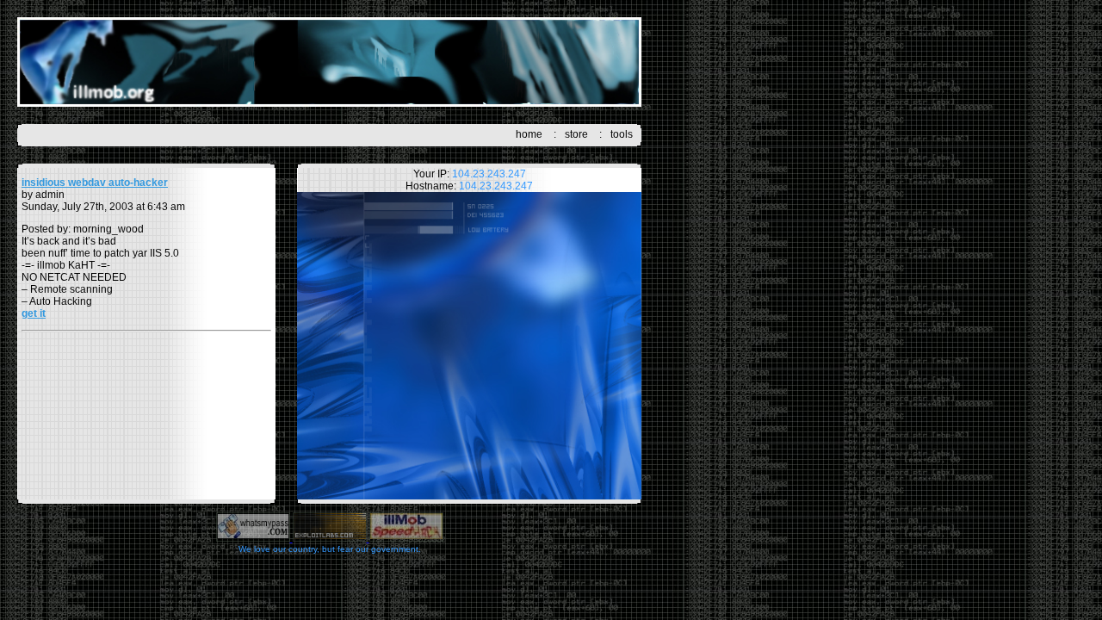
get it (34, 313)
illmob (329, 62)
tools (621, 134)
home (529, 134)
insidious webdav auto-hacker (95, 183)
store (576, 134)
